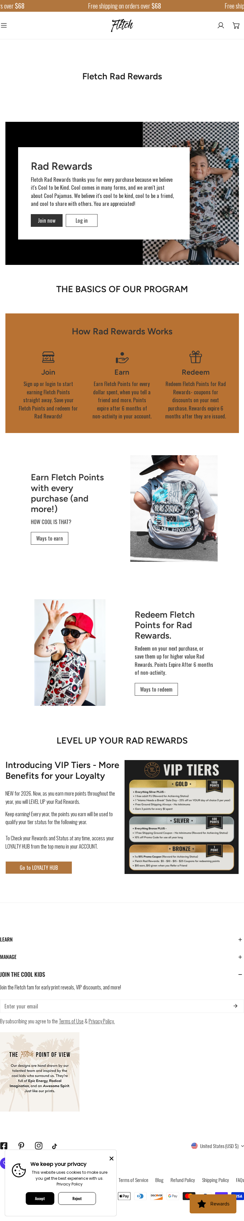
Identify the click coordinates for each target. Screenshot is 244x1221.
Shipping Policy (215, 1179)
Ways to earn (49, 538)
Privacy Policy (70, 1184)
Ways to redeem (156, 689)
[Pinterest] (21, 1146)
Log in (82, 220)
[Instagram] (38, 1146)
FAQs (240, 1179)
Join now (47, 220)
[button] (236, 25)
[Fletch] (122, 25)
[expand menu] (4, 25)
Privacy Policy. (102, 1021)
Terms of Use (71, 1021)
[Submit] (235, 1006)
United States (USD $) (219, 1145)
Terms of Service (133, 1179)
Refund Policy (183, 1179)
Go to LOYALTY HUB (39, 867)
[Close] (111, 1158)
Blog (159, 1179)
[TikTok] (56, 1146)
